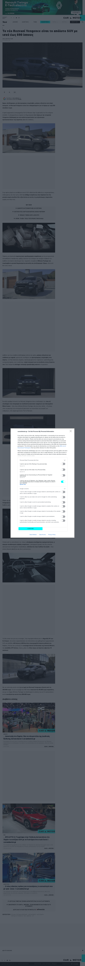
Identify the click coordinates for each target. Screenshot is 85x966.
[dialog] (42, 483)
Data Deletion (33, 534)
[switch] (63, 464)
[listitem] (42, 460)
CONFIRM (30, 528)
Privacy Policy (52, 534)
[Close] (71, 431)
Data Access (42, 534)
